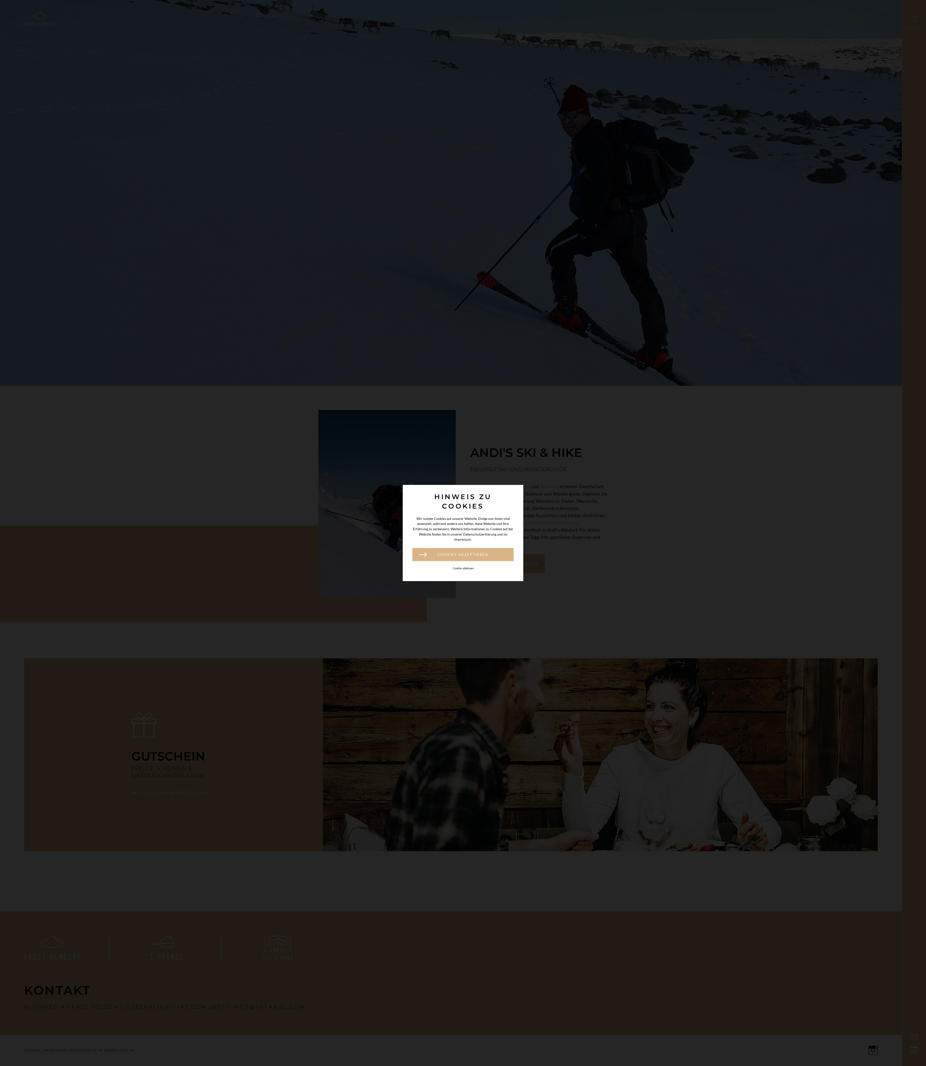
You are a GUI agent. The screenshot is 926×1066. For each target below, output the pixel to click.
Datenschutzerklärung (479, 534)
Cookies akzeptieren (462, 554)
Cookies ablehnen (463, 568)
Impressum (462, 539)
